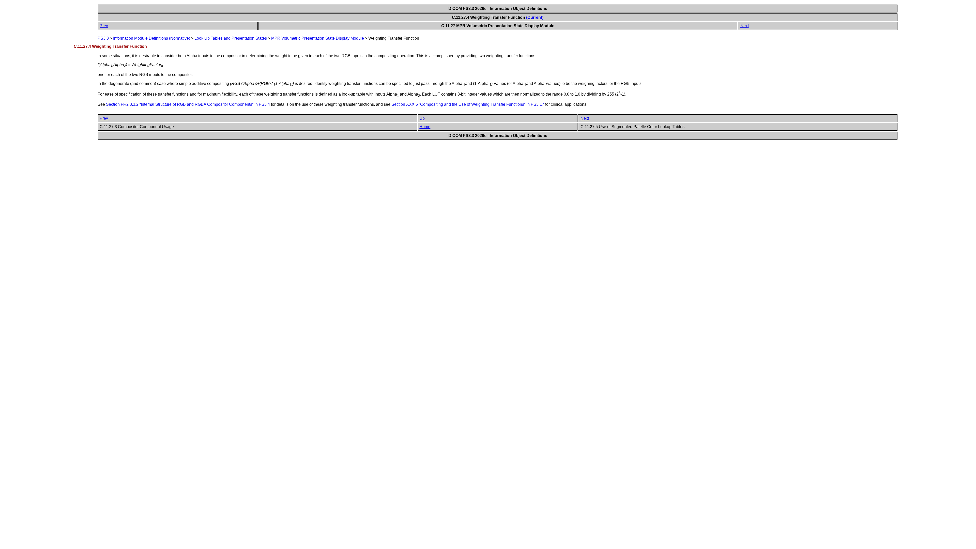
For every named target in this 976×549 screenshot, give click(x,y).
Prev (104, 26)
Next (744, 26)
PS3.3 (103, 38)
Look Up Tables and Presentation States (230, 38)
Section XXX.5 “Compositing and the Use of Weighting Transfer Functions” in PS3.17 (467, 104)
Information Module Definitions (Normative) (151, 38)
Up (422, 118)
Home (424, 127)
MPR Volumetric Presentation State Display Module (317, 38)
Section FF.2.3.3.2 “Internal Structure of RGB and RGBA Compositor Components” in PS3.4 (188, 104)
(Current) (534, 17)
